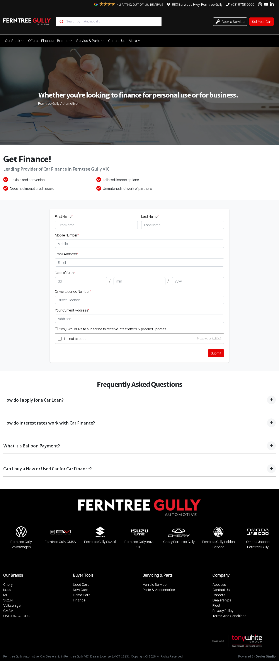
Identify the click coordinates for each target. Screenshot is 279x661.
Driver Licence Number (73, 291)
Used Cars (81, 584)
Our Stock (12, 40)
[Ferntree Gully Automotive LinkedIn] (273, 4)
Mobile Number (67, 235)
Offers (33, 40)
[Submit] (61, 21)
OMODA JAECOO (16, 616)
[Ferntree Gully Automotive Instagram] (261, 4)
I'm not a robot (75, 338)
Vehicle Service (155, 584)
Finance (47, 40)
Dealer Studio (266, 656)
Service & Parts (88, 40)
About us (219, 584)
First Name (64, 216)
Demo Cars (81, 595)
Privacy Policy (223, 610)
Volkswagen (12, 605)
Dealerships (222, 600)
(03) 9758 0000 (242, 4)
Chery (8, 584)
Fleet (216, 605)
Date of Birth (65, 273)
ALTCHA (216, 338)
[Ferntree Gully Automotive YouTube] (267, 4)
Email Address (66, 254)
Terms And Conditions (230, 616)
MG (6, 595)
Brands (62, 40)
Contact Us (116, 40)
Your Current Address (72, 310)
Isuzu (7, 589)
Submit (216, 353)
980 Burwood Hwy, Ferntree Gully (197, 4)
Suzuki (8, 600)
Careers (219, 595)
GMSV (8, 610)
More (133, 40)
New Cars (80, 589)
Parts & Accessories (159, 589)
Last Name (150, 216)
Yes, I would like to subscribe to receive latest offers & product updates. (113, 329)
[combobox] (109, 21)
